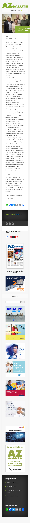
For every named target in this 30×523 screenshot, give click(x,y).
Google (7, 223)
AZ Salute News (11, 486)
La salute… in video (12, 496)
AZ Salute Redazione (13, 483)
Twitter (13, 223)
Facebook (10, 223)
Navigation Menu (15, 10)
